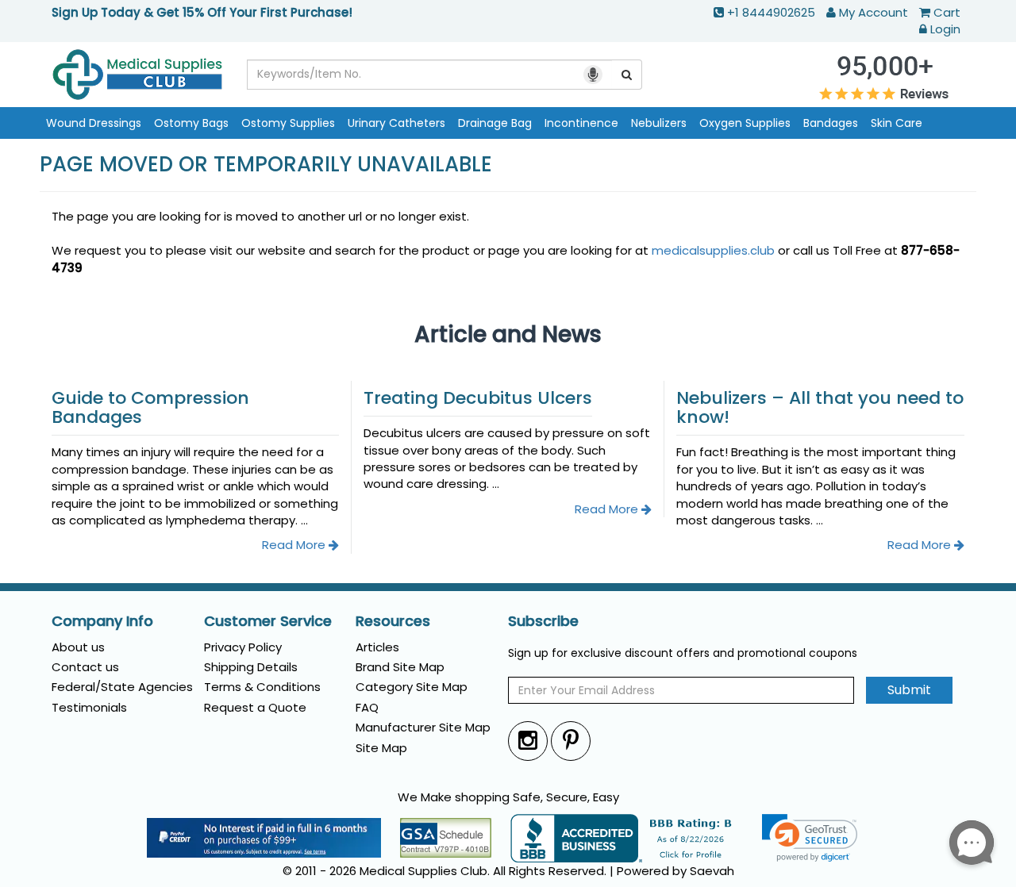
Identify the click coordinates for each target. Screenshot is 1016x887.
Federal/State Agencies (122, 686)
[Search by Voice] (592, 74)
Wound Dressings (93, 123)
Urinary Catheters (396, 123)
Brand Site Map (400, 667)
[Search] (627, 75)
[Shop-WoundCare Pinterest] (571, 740)
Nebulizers (659, 123)
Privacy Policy (243, 647)
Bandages (830, 123)
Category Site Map (412, 686)
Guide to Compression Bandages (150, 407)
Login (945, 29)
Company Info (102, 621)
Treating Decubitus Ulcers (478, 398)
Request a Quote (255, 707)
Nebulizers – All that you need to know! (820, 407)
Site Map (381, 747)
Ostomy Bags (191, 123)
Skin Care (896, 123)
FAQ (367, 707)
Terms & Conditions (262, 686)
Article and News (508, 334)
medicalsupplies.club (713, 250)
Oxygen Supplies (745, 123)
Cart (946, 12)
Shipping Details (251, 667)
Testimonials (89, 707)
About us (78, 647)
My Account (873, 12)
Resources (393, 621)
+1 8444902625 (771, 12)
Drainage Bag (495, 123)
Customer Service (268, 621)
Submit (909, 690)
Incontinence (581, 123)
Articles (377, 647)
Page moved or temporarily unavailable (266, 164)
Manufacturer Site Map (423, 727)
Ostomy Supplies (288, 123)
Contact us (85, 667)
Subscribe (543, 621)
